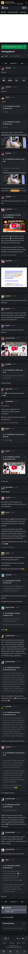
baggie (7, 428)
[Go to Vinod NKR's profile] (2, 707)
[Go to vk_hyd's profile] (2, 56)
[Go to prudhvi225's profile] (2, 209)
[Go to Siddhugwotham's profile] (2, 850)
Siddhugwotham (10, 849)
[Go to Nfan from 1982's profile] (2, 608)
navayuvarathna (10, 338)
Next (22, 63)
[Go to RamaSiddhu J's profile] (2, 487)
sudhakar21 (8, 574)
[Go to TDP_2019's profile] (2, 498)
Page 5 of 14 (13, 63)
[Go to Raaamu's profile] (2, 309)
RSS (24, 943)
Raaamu (7, 308)
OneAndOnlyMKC (10, 661)
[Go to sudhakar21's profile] (2, 575)
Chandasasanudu (10, 635)
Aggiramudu (9, 389)
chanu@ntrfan (9, 401)
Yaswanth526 (7, 217)
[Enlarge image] (14, 178)
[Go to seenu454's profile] (2, 296)
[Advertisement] (14, 28)
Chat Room (16, 56)
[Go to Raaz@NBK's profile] (2, 364)
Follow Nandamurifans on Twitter (13, 47)
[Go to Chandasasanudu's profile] (2, 636)
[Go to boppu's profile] (2, 860)
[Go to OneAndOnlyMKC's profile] (2, 662)
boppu (7, 859)
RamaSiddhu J (9, 487)
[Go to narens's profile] (2, 513)
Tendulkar (8, 68)
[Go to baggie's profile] (2, 429)
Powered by (14, 947)
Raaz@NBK (8, 364)
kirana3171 (8, 747)
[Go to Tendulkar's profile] (2, 68)
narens (7, 512)
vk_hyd (6, 56)
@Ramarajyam (15, 190)
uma (21, 370)
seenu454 (8, 296)
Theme (5, 943)
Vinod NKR (8, 706)
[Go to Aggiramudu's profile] (2, 389)
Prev (6, 63)
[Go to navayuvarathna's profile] (2, 338)
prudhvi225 (8, 209)
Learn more (3, 2)
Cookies (18, 943)
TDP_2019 (8, 497)
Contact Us (11, 943)
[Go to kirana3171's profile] (2, 747)
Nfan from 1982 (9, 607)
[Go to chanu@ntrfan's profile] (2, 402)
